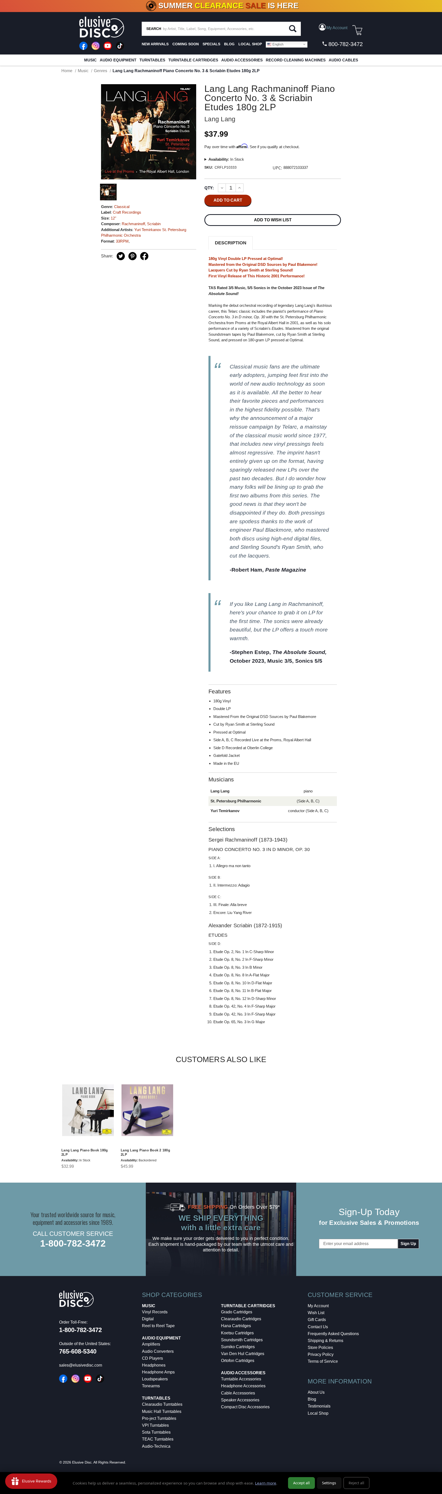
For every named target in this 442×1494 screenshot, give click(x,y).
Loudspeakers (155, 1379)
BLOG (229, 44)
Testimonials (319, 1406)
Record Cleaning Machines (296, 60)
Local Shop (318, 1413)
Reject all (356, 1482)
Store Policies (320, 1347)
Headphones (153, 1365)
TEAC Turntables (157, 1439)
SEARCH (153, 29)
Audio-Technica (156, 1446)
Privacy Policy (321, 1354)
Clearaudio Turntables (162, 1404)
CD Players (152, 1358)
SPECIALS (211, 44)
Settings (329, 1482)
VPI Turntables (155, 1425)
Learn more (265, 1483)
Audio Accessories (242, 60)
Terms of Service (323, 1361)
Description (230, 242)
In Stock (226, 159)
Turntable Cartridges (193, 60)
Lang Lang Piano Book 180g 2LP (84, 1152)
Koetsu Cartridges (237, 1333)
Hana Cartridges (236, 1326)
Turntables (152, 60)
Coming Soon (185, 44)
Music (90, 60)
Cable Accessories (238, 1393)
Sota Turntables (156, 1432)
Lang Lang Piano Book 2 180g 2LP (145, 1152)
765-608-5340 (77, 1351)
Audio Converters (158, 1351)
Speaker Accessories (240, 1400)
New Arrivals (155, 44)
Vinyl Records (155, 1312)
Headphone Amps (158, 1372)
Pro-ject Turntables (159, 1418)
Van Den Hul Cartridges (242, 1353)
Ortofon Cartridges (237, 1360)
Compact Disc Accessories (245, 1407)
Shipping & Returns (325, 1340)
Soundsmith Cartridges (242, 1340)
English (277, 44)
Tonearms (151, 1386)
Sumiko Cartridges (238, 1347)
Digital (148, 1319)
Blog (312, 1399)
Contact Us (318, 1327)
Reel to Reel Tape (158, 1326)
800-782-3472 (345, 44)
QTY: (209, 188)
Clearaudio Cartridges (241, 1319)
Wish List (316, 1313)
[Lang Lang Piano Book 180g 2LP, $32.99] (88, 1110)
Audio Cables (343, 60)
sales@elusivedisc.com (80, 1365)
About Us (316, 1392)
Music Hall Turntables (161, 1411)
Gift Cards (317, 1319)
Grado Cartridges (236, 1312)
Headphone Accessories (243, 1386)
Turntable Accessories (241, 1379)
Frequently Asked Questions (333, 1334)
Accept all (301, 1482)
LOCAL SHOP (250, 44)
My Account (318, 1306)
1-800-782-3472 (73, 1243)
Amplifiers (151, 1344)
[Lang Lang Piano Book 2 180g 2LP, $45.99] (147, 1110)
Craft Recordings (127, 212)
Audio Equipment (118, 60)
